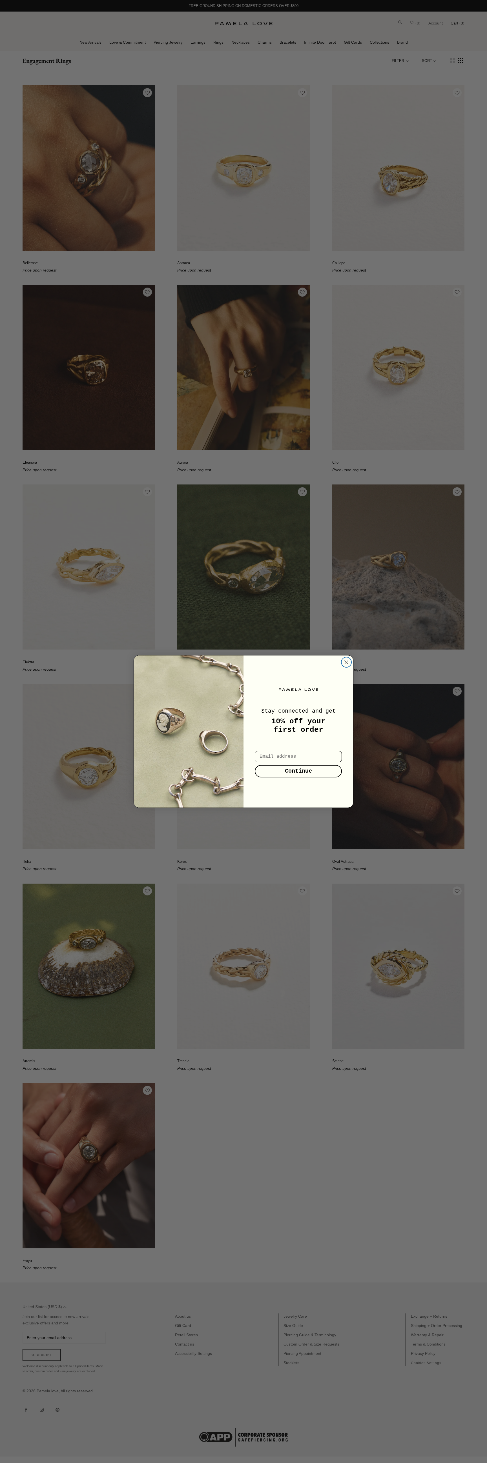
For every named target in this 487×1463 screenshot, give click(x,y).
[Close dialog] (346, 662)
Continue (298, 771)
